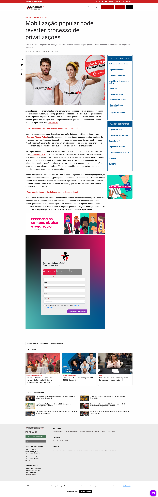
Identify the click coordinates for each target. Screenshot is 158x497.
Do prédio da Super (116, 94)
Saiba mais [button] (126, 486)
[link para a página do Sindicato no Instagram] (99, 1)
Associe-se (129, 7)
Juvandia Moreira (37, 154)
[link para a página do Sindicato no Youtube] (106, 1)
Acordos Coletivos (58, 431)
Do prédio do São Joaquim (118, 135)
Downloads (89, 431)
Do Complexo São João (118, 99)
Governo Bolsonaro (57, 343)
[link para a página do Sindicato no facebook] (93, 1)
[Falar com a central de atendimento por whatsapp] (30, 460)
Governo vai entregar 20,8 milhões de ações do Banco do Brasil (52, 192)
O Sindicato (65, 7)
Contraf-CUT (53, 123)
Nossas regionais (31, 474)
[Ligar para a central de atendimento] (26, 460)
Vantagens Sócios (78, 7)
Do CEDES (112, 158)
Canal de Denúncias (107, 7)
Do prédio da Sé (115, 141)
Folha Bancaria (127, 1)
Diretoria (82, 431)
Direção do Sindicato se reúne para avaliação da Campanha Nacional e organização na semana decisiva (39, 380)
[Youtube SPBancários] (39, 432)
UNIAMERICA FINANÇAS (100, 450)
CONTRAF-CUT (61, 450)
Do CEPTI (112, 164)
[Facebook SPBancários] (30, 432)
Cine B (61, 441)
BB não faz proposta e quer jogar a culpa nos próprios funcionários (107, 397)
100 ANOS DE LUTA (34, 1)
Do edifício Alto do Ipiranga (119, 152)
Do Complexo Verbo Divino (119, 64)
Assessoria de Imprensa (71, 431)
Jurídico (111, 1)
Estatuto (96, 431)
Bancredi (55, 441)
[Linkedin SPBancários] (33, 432)
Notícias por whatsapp (35, 436)
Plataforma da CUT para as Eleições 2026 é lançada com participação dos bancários (54, 405)
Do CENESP (113, 89)
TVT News (67, 441)
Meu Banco (55, 7)
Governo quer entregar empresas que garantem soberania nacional (54, 128)
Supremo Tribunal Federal (37, 137)
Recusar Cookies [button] (72, 491)
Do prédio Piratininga (118, 112)
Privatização (44, 343)
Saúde (88, 7)
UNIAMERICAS (87, 450)
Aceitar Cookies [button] (86, 491)
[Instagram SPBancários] (36, 432)
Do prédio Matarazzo (116, 70)
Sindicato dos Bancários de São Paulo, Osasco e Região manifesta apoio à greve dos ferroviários (108, 405)
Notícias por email (34, 441)
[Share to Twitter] (22, 64)
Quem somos (111, 431)
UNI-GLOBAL (78, 450)
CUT (54, 450)
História (103, 431)
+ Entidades (112, 450)
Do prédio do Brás (115, 129)
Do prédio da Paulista (117, 147)
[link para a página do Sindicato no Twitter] (96, 1)
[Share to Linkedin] (22, 74)
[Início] (38, 7)
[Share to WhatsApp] (22, 69)
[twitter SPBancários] (27, 432)
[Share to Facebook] (22, 60)
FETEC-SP (70, 450)
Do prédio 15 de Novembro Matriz (119, 82)
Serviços (95, 7)
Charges (118, 1)
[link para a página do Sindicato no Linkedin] (102, 1)
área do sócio (120, 7)
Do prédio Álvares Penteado (116, 106)
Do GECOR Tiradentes (117, 75)
